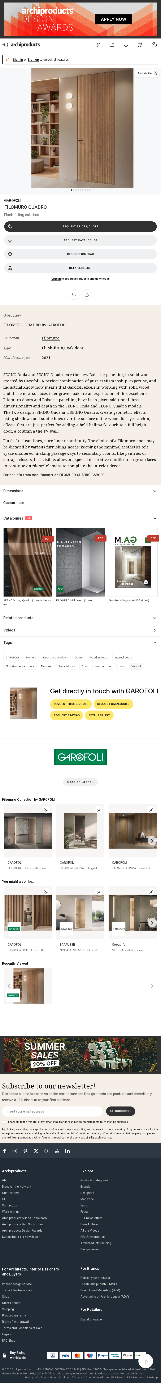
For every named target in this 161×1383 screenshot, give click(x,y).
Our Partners (10, 1193)
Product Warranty (14, 1315)
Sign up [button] (33, 59)
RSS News (117, 1377)
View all (136, 666)
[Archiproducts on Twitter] (36, 1151)
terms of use (51, 1129)
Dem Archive (89, 1224)
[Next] (152, 840)
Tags (7, 642)
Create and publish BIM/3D (98, 1284)
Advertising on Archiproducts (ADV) (104, 1296)
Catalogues (17, 518)
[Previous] (8, 840)
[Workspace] (112, 44)
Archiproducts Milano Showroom (24, 1218)
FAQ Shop (9, 1340)
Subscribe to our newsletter (21, 1236)
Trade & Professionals (17, 1290)
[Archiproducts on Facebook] (6, 1151)
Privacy (29, 1377)
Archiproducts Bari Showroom (22, 1224)
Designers (87, 1193)
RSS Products (135, 1377)
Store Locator (11, 1303)
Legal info (9, 1334)
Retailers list (80, 267)
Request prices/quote (80, 226)
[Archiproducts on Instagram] (15, 1151)
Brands (85, 1186)
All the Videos (89, 1230)
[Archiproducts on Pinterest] (26, 1151)
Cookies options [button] (46, 1377)
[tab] (16, 1171)
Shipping (8, 1309)
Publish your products (95, 1277)
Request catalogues (80, 240)
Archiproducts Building (95, 1243)
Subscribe (123, 1111)
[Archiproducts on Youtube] (57, 1151)
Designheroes (89, 1249)
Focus (84, 1211)
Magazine (87, 1199)
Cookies (64, 1377)
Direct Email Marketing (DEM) (100, 1290)
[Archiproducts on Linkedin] (67, 1151)
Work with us (10, 1211)
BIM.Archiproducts (92, 1236)
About (6, 1180)
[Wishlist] (126, 44)
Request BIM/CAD (80, 254)
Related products (18, 618)
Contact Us (9, 1205)
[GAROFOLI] (80, 766)
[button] (147, 73)
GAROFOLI (12, 200)
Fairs (83, 1205)
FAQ (5, 1199)
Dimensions (13, 491)
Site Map (152, 1377)
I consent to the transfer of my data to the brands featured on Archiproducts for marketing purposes (68, 1121)
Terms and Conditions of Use (90, 1377)
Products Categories (94, 1180)
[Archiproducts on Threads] (47, 1151)
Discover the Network (16, 1186)
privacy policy (77, 1129)
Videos (9, 630)
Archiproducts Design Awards (22, 1230)
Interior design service (17, 1284)
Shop (5, 1296)
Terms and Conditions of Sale (22, 1328)
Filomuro (51, 338)
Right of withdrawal (15, 1321)
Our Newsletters (91, 1218)
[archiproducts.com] (25, 44)
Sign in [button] (18, 59)
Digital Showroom (92, 1319)
